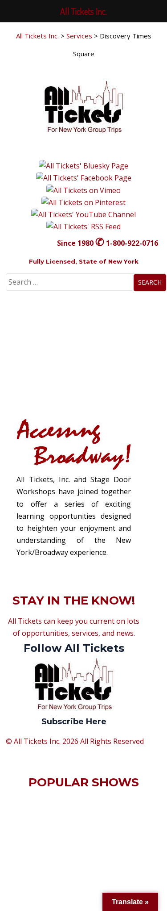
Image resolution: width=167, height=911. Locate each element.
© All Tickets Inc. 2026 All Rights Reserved (75, 741)
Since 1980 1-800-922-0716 (107, 243)
